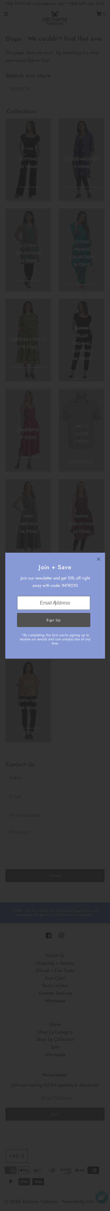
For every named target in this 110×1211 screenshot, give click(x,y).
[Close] (98, 559)
